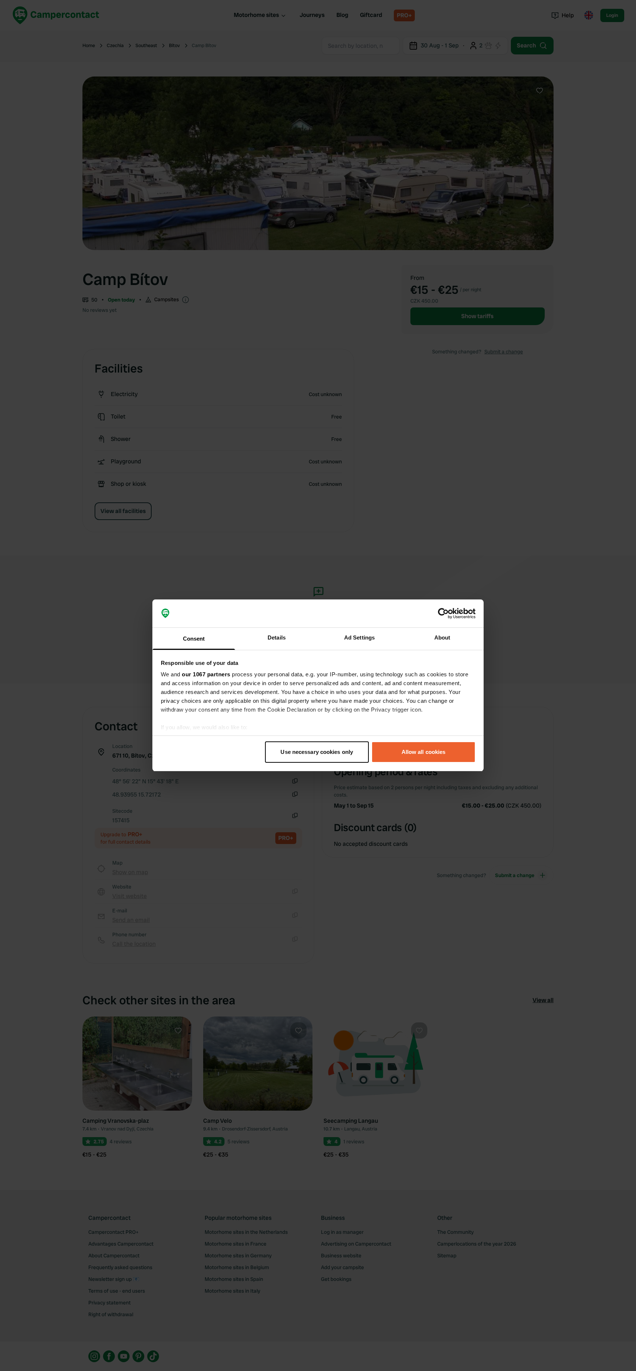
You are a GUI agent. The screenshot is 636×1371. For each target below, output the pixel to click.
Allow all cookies (424, 752)
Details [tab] (277, 638)
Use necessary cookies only (316, 752)
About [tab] (442, 638)
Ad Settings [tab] (359, 638)
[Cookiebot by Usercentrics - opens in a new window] (443, 613)
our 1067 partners (206, 675)
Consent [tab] (194, 639)
